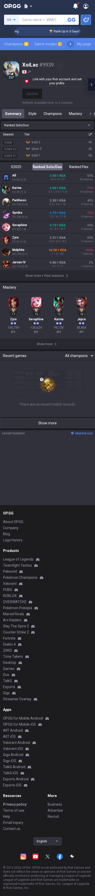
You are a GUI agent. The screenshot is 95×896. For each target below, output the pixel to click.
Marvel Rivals (13, 614)
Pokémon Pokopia (17, 608)
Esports (9, 687)
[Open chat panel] (91, 84)
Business (55, 804)
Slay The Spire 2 (16, 626)
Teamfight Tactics (17, 565)
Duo (6, 675)
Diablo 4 (9, 644)
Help (6, 816)
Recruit (53, 816)
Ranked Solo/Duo (47, 167)
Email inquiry (13, 823)
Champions (15, 44)
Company (10, 528)
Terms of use (13, 810)
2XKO (7, 650)
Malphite (18, 250)
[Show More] (28, 6)
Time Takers (13, 656)
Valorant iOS (13, 749)
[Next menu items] (70, 44)
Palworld (10, 571)
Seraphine (19, 225)
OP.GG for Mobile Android (23, 718)
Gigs (6, 693)
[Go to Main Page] (12, 6)
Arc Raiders (12, 620)
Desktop (9, 663)
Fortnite (9, 638)
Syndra (17, 212)
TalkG (7, 681)
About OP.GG (13, 522)
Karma (16, 188)
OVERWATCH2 (14, 602)
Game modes (47, 44)
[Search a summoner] (71, 20)
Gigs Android (13, 755)
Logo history (13, 540)
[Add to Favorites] (59, 64)
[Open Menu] (86, 6)
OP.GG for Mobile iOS (19, 724)
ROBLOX (10, 596)
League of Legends (18, 559)
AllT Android (13, 730)
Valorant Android (16, 743)
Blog (6, 534)
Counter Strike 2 (16, 632)
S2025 (16, 167)
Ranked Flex (78, 167)
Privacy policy (15, 804)
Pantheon (19, 200)
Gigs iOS (9, 761)
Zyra (15, 237)
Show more (47, 423)
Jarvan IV (19, 262)
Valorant (10, 584)
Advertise (55, 810)
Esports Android (16, 779)
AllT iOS (9, 736)
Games (8, 669)
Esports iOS (12, 785)
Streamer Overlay (17, 699)
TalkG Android (14, 767)
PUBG (7, 590)
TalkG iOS (10, 773)
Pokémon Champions (20, 577)
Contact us (11, 829)
